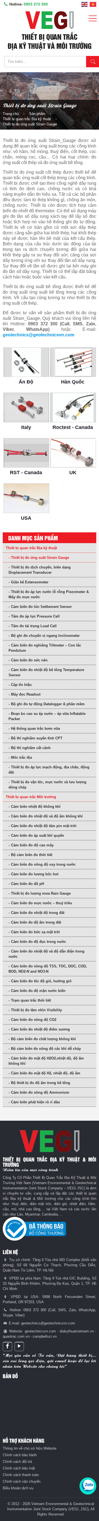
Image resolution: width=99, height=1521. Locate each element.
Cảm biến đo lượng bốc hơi (35, 874)
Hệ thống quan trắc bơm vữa (35, 728)
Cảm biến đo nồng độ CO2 (33, 1020)
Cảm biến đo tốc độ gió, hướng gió (41, 981)
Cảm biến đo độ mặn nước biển (38, 991)
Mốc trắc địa (21, 757)
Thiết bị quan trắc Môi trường (31, 797)
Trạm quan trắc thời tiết (31, 1000)
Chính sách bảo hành (20, 1455)
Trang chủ (11, 114)
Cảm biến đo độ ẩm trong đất (36, 922)
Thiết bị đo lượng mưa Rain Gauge (41, 893)
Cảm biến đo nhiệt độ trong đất (37, 913)
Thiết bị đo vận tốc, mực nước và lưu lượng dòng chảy (47, 784)
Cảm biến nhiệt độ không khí (36, 806)
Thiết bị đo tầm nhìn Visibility (36, 1010)
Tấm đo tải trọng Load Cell (34, 626)
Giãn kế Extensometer (29, 582)
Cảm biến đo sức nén (29, 660)
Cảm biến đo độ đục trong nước (38, 942)
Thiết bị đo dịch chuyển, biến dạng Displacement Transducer (40, 570)
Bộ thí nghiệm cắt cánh (31, 748)
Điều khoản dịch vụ (18, 1488)
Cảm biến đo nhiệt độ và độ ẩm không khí (47, 816)
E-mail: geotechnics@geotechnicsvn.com (41, 1323)
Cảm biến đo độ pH (27, 884)
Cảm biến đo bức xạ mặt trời (35, 932)
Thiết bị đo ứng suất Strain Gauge (40, 558)
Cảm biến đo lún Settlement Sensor (41, 607)
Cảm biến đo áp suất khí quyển (37, 835)
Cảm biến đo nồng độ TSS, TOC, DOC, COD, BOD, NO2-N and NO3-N (48, 968)
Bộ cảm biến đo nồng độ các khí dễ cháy (46, 1049)
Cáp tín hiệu (21, 685)
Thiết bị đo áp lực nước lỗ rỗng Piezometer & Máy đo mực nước (49, 594)
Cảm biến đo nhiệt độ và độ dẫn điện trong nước (46, 954)
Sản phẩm (37, 114)
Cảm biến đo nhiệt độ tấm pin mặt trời (43, 826)
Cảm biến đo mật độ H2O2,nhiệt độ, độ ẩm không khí (46, 1061)
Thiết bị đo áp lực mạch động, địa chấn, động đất (49, 769)
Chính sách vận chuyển (21, 1481)
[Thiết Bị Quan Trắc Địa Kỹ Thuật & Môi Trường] (49, 20)
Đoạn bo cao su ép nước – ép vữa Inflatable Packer (47, 716)
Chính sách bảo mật (19, 1468)
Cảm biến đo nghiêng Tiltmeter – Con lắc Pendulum (45, 648)
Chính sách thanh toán (21, 1475)
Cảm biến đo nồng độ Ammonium (40, 1092)
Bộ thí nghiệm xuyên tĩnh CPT (36, 738)
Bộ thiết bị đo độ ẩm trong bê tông (40, 1083)
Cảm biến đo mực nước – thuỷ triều (41, 903)
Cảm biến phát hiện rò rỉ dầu (35, 1102)
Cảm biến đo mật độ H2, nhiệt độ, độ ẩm (45, 1073)
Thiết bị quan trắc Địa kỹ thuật (27, 119)
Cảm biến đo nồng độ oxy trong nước (43, 864)
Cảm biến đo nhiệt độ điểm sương (40, 1029)
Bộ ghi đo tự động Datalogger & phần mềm (48, 704)
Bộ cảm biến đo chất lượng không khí (43, 1039)
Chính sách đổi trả (17, 1462)
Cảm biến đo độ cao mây (32, 845)
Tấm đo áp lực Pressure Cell (35, 616)
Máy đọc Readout (25, 694)
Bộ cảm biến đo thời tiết (31, 855)
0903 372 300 (36, 4)
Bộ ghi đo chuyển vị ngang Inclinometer (45, 636)
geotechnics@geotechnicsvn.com (38, 334)
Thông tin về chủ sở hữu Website (29, 1448)
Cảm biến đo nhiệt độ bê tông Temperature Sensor (46, 672)
